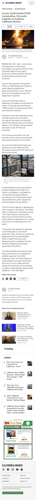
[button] (28, 423)
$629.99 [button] (24, 455)
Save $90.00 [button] (24, 457)
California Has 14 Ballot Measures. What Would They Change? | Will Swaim (16, 375)
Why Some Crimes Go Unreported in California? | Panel (14, 364)
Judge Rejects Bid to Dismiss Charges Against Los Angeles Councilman (25, 327)
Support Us (23, 481)
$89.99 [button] (24, 440)
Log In (31, 3)
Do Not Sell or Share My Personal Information (12, 492)
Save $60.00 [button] (24, 442)
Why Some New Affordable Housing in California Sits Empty (15, 387)
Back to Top (28, 496)
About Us (23, 475)
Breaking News (20, 9)
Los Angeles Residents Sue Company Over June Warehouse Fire (25, 338)
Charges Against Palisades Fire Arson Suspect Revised (24, 315)
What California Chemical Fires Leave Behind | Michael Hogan (16, 397)
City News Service (16, 55)
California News (7, 9)
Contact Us (5, 478)
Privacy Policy (6, 475)
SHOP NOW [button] (11, 441)
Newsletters (5, 481)
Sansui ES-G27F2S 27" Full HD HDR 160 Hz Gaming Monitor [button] (24, 432)
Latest (7, 358)
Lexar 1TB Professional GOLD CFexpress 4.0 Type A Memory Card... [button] (24, 447)
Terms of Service (25, 478)
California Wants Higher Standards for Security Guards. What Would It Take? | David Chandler (16, 409)
